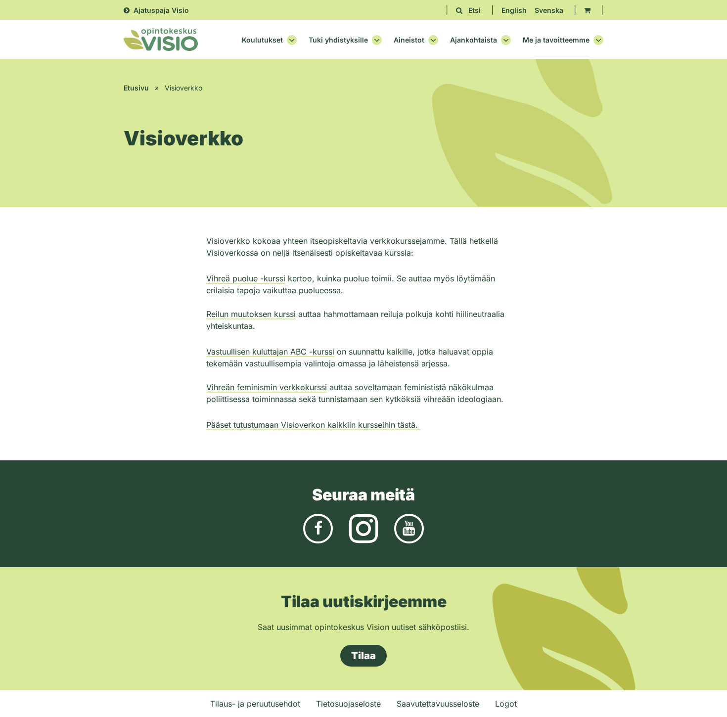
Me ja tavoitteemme (556, 40)
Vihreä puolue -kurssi (245, 278)
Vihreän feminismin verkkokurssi (266, 387)
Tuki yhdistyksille (338, 40)
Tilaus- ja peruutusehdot (255, 704)
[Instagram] (363, 528)
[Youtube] (409, 528)
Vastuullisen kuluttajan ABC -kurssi (270, 352)
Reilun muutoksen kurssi (251, 314)
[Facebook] (318, 528)
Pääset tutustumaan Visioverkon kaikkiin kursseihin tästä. (313, 425)
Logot (506, 704)
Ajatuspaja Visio (161, 10)
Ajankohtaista (473, 40)
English (514, 10)
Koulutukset (262, 40)
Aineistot (409, 40)
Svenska (549, 10)
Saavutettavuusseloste (438, 704)
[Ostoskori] (587, 10)
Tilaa (363, 656)
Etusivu (136, 88)
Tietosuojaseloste (348, 704)
